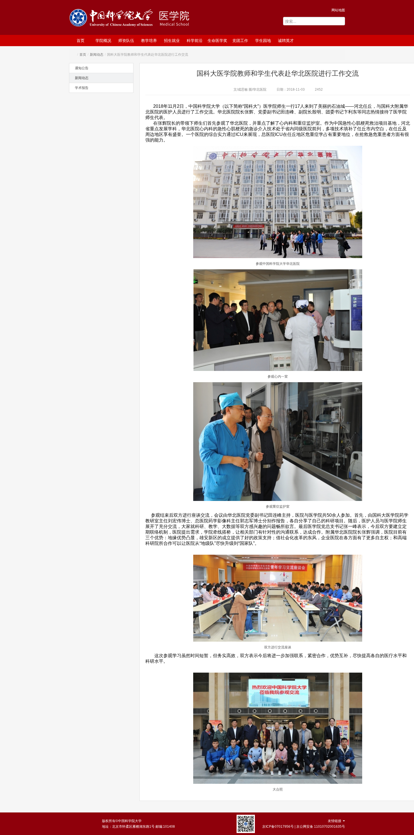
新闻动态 (96, 55)
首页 (80, 40)
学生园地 (263, 40)
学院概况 (103, 40)
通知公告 (81, 68)
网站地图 (338, 10)
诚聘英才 (286, 40)
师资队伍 (126, 40)
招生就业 (172, 40)
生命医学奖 (217, 40)
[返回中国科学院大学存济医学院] (183, 18)
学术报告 (81, 88)
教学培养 (149, 40)
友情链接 (335, 821)
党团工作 (240, 40)
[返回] (112, 18)
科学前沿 (194, 40)
